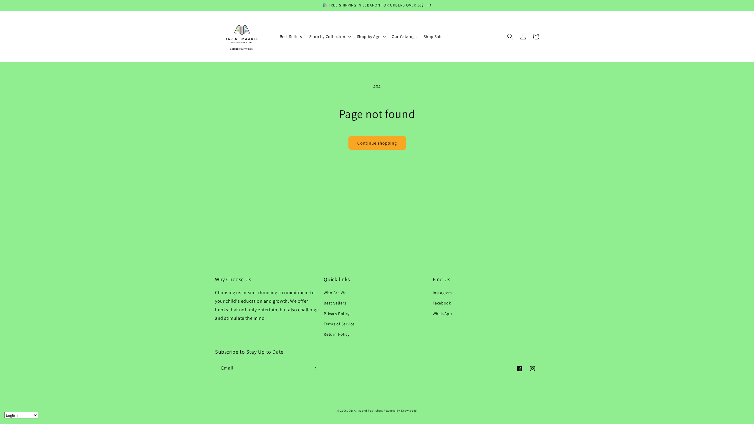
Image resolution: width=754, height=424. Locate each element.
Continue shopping (377, 143)
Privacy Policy (336, 313)
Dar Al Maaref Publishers (366, 411)
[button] (329, 36)
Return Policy (336, 334)
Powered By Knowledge (400, 411)
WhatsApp (442, 313)
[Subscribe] (314, 368)
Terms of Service (339, 324)
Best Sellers (335, 303)
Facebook (442, 303)
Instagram (442, 292)
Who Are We (335, 292)
